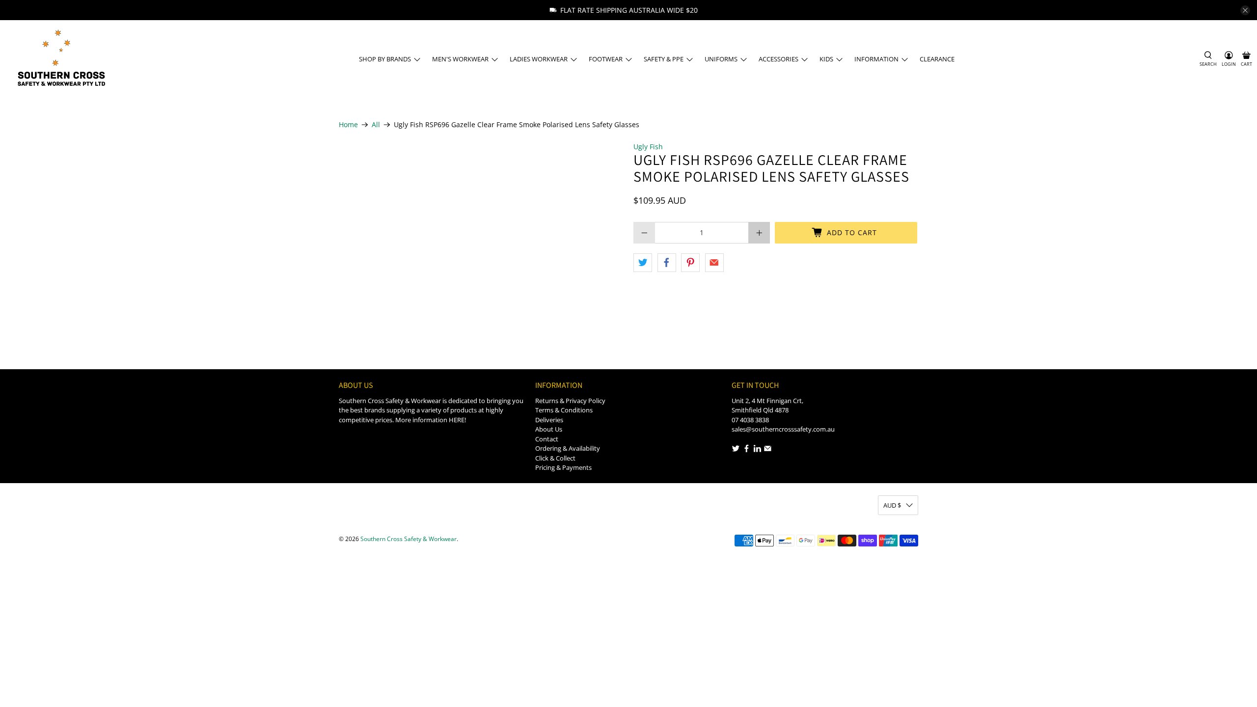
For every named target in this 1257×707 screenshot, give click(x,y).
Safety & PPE (663, 58)
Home (348, 124)
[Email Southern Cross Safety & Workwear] (768, 449)
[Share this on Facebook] (666, 262)
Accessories (778, 58)
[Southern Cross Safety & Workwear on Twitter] (736, 449)
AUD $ (892, 505)
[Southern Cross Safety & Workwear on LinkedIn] (757, 449)
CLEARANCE (937, 58)
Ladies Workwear (539, 58)
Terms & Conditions (564, 410)
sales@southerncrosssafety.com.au (783, 429)
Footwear (606, 58)
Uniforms (721, 58)
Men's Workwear (460, 58)
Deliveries (549, 419)
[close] (1245, 10)
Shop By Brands (385, 58)
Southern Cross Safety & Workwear (408, 539)
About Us (548, 429)
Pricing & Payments (563, 467)
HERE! (457, 419)
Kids (826, 58)
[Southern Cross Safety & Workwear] (60, 59)
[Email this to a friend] (714, 262)
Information (876, 58)
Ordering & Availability (567, 448)
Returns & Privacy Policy (570, 400)
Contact (546, 439)
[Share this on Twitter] (642, 262)
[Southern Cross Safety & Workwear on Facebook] (746, 449)
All (376, 124)
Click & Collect (555, 458)
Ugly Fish (648, 146)
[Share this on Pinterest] (690, 262)
